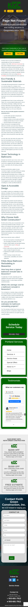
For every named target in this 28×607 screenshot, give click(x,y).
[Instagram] (17, 580)
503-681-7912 (14, 334)
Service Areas (12, 358)
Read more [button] (8, 420)
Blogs (9, 371)
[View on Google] (7, 408)
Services (10, 354)
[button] (5, 11)
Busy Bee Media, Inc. (18, 605)
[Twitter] (14, 580)
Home (9, 350)
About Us (10, 367)
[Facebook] (10, 580)
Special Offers (12, 362)
